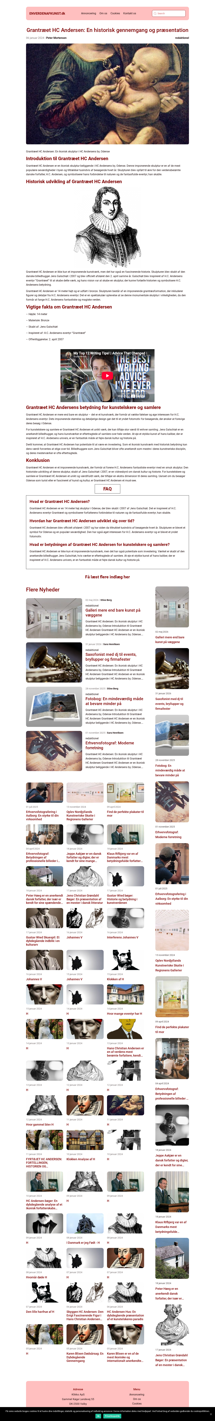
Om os (103, 13)
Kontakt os (129, 13)
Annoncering (88, 13)
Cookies (115, 13)
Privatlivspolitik (112, 1416)
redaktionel (182, 37)
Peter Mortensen (56, 37)
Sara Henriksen (111, 644)
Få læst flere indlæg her (107, 576)
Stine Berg (106, 600)
